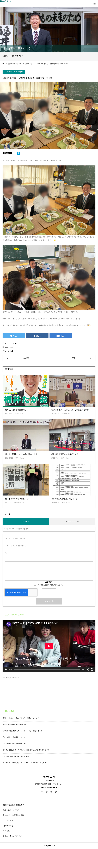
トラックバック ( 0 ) (72, 521)
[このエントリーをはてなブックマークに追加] (18, 153)
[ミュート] (88, 669)
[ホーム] (3, 63)
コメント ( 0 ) (26, 521)
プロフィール (8, 820)
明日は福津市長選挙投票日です (17, 498)
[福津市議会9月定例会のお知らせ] (72, 480)
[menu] (94, 3)
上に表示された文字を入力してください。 (49, 585)
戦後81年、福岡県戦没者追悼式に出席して (17, 756)
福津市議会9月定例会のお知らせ (64, 498)
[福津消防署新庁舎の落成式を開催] (72, 435)
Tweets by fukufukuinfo (11, 678)
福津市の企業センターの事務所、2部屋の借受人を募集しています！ (26, 750)
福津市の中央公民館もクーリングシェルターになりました (22, 731)
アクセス (6, 831)
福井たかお (5, 1)
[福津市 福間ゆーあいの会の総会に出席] (26, 435)
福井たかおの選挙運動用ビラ (16, 410)
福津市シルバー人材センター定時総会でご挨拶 (70, 410)
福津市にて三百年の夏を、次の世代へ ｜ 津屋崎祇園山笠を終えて (25, 763)
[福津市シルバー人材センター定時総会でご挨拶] (72, 391)
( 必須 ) (15, 538)
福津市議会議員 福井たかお (13, 804)
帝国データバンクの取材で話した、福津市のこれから (21, 718)
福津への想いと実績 (11, 810)
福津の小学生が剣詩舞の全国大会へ (15, 743)
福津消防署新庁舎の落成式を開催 (64, 454)
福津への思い (18, 72)
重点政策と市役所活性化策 (13, 815)
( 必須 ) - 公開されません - (16, 545)
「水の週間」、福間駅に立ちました (15, 737)
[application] (49, 646)
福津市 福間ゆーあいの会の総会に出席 (21, 454)
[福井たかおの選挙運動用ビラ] (26, 391)
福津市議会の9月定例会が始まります (15, 724)
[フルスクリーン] (92, 669)
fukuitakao (14, 343)
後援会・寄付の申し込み (12, 836)
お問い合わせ (9, 825)
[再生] (6, 669)
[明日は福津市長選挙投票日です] (26, 480)
